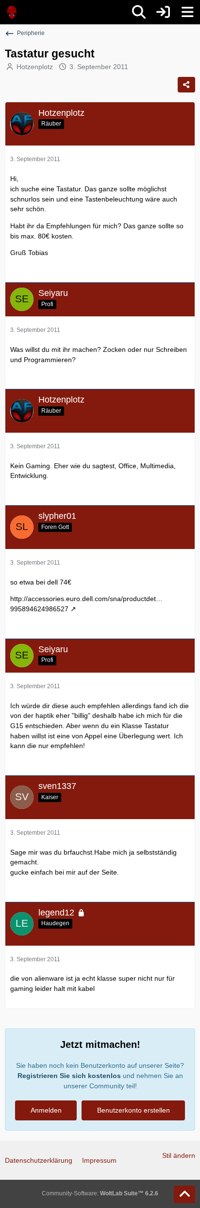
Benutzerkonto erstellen (133, 1110)
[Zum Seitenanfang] (184, 1194)
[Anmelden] (163, 12)
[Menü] (187, 12)
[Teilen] (186, 84)
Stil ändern (178, 1155)
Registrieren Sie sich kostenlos (69, 1076)
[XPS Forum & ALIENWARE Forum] (12, 12)
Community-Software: (100, 1193)
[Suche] (139, 12)
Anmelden (46, 1110)
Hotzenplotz (35, 67)
